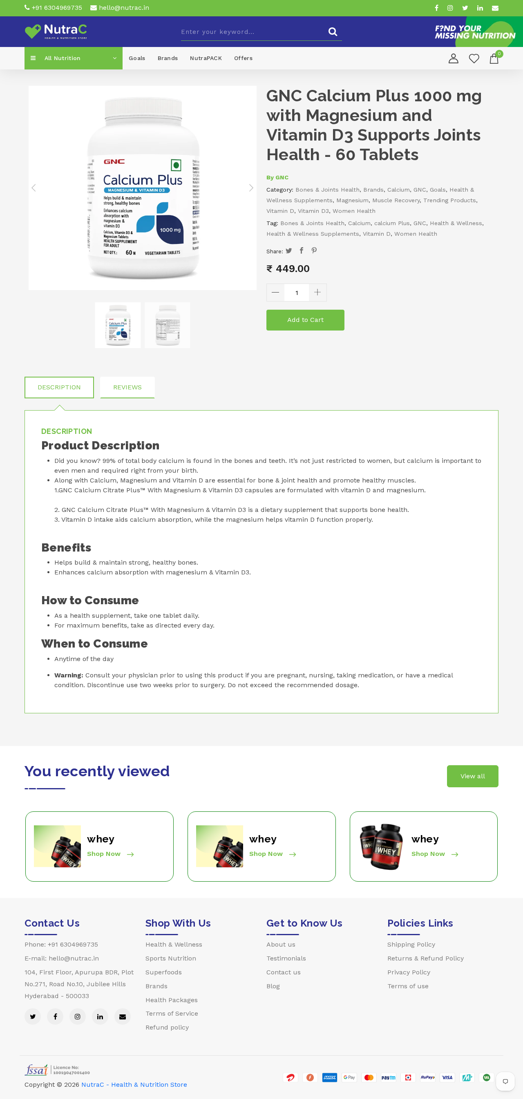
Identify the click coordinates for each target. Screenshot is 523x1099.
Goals (137, 58)
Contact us (283, 972)
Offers (243, 58)
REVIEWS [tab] (127, 387)
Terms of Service (171, 1013)
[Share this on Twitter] (289, 251)
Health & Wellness (456, 223)
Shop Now (105, 854)
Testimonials (286, 958)
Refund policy (167, 1027)
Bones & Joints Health (327, 189)
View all (472, 776)
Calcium (398, 189)
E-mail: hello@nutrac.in (62, 958)
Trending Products (449, 200)
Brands (168, 58)
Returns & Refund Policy (425, 958)
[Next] (250, 188)
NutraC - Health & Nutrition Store (134, 1084)
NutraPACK (206, 58)
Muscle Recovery (396, 200)
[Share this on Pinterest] (314, 251)
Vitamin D (280, 211)
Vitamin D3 (313, 211)
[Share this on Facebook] (301, 251)
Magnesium (352, 200)
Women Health (354, 211)
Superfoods (163, 972)
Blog (273, 986)
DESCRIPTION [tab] (59, 387)
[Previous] (34, 188)
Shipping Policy (411, 944)
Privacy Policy (408, 972)
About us (280, 944)
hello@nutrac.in (123, 7)
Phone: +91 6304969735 (61, 944)
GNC (281, 177)
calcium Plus (392, 223)
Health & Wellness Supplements (312, 233)
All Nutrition (61, 58)
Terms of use (408, 986)
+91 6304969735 (56, 7)
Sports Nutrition (170, 958)
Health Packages (171, 1000)
